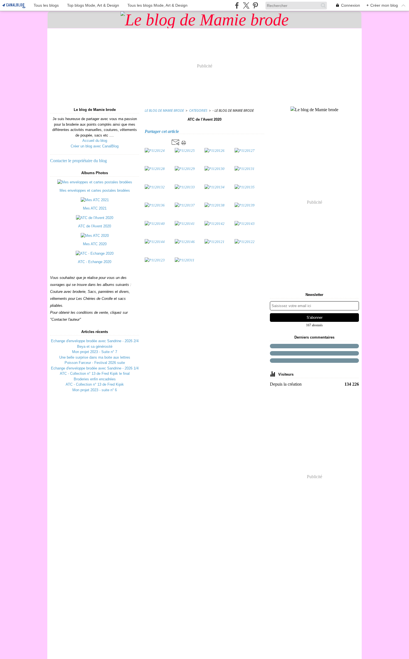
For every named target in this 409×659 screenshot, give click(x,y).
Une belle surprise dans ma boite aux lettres (94, 357)
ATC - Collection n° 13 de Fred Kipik (95, 384)
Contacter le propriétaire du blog (78, 160)
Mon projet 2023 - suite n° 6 (94, 390)
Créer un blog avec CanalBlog (95, 146)
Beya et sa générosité (94, 346)
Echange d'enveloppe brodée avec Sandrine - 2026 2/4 (95, 341)
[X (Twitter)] (246, 5)
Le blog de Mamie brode (164, 110)
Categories (198, 110)
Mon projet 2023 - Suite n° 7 (94, 352)
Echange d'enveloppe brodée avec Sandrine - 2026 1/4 (95, 368)
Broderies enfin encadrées (95, 379)
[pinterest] (255, 5)
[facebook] (236, 5)
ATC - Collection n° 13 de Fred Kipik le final (95, 373)
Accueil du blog (94, 140)
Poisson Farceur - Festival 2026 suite (95, 363)
